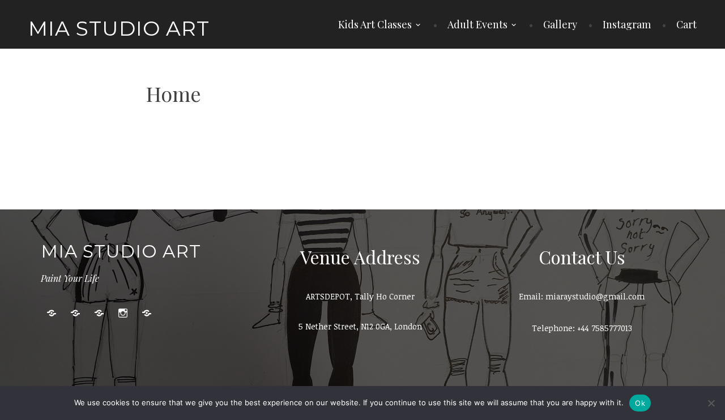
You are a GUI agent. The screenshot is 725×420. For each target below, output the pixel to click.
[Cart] (146, 313)
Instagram (627, 24)
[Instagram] (123, 313)
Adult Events (477, 24)
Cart (686, 24)
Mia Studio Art (119, 28)
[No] (711, 403)
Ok (640, 403)
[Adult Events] (75, 313)
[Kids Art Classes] (51, 313)
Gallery (560, 24)
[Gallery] (99, 313)
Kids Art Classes (375, 24)
